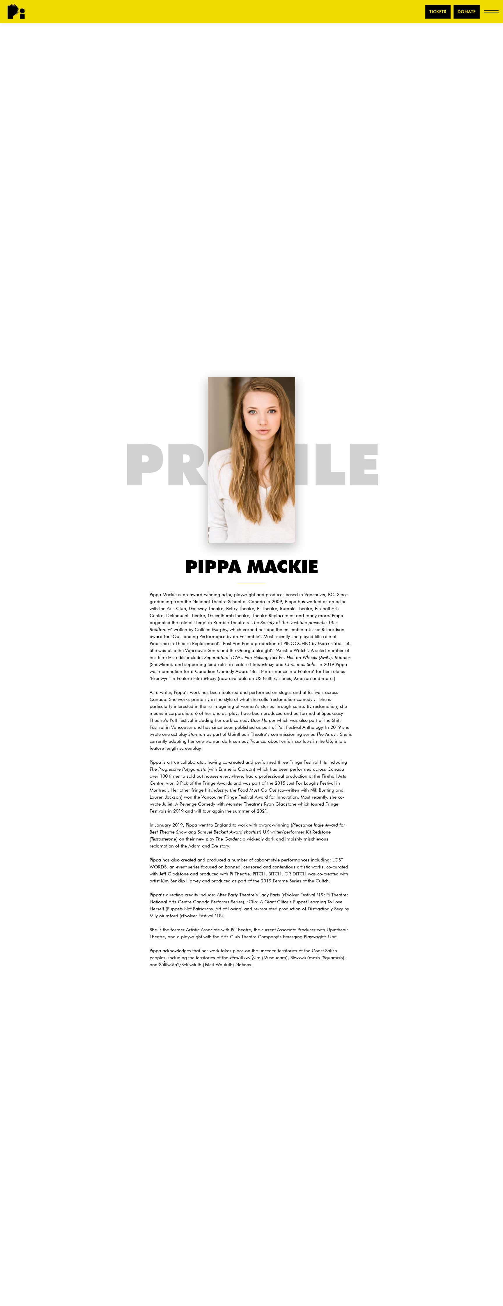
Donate (467, 11)
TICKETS (438, 11)
